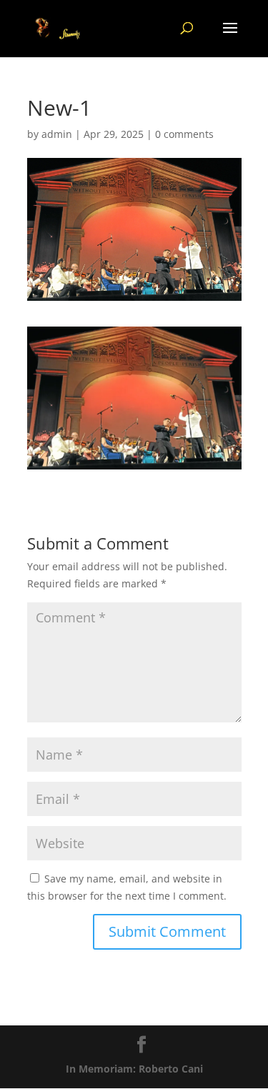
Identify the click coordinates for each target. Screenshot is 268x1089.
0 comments (184, 134)
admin (56, 134)
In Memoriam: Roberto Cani (134, 1068)
